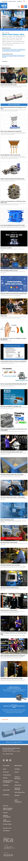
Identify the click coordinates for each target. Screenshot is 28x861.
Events (17, 772)
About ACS (6, 790)
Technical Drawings (17, 788)
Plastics (5, 778)
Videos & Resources (18, 777)
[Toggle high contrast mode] (24, 1)
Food (4, 769)
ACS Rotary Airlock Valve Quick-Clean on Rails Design (12, 49)
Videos (17, 782)
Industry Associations (7, 816)
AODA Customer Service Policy (8, 809)
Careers (5, 812)
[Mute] (21, 29)
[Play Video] (1, 29)
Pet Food (6, 772)
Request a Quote (12, 1)
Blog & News (18, 765)
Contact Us (19, 1)
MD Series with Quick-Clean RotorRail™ (9, 55)
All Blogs (17, 769)
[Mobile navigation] (25, 6)
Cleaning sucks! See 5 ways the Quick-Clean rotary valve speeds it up (13, 51)
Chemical (5, 785)
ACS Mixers (6, 830)
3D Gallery (6, 794)
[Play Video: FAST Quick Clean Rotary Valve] (14, 19)
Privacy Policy (7, 824)
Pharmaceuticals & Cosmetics (8, 781)
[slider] (12, 29)
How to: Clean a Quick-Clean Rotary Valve (13, 50)
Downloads (18, 785)
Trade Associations (7, 820)
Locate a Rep (4, 1)
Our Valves (6, 765)
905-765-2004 (9, 753)
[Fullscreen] (26, 29)
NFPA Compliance (18, 801)
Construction (7, 775)
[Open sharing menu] (24, 29)
